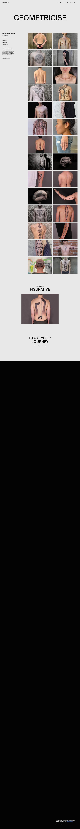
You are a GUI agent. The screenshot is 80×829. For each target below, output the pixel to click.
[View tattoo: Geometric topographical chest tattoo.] (40, 58)
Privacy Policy (69, 821)
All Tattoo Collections (8, 33)
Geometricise (5, 39)
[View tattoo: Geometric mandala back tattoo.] (40, 230)
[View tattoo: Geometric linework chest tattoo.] (40, 110)
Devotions (4, 42)
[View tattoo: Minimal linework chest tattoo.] (65, 41)
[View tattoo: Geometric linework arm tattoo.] (65, 58)
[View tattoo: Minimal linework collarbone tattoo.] (65, 75)
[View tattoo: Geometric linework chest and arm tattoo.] (65, 248)
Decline (61, 824)
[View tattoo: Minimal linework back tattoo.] (40, 75)
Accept (57, 824)
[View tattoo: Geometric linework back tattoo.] (65, 92)
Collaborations (5, 44)
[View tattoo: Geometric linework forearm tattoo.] (40, 179)
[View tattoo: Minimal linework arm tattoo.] (65, 196)
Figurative (4, 40)
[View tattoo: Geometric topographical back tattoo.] (40, 127)
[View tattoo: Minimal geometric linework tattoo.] (40, 41)
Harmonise (4, 37)
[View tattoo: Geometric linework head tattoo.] (40, 265)
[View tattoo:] (40, 196)
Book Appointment (6, 58)
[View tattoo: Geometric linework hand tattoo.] (65, 144)
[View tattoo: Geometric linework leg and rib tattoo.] (65, 161)
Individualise (5, 35)
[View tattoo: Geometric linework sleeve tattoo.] (65, 110)
